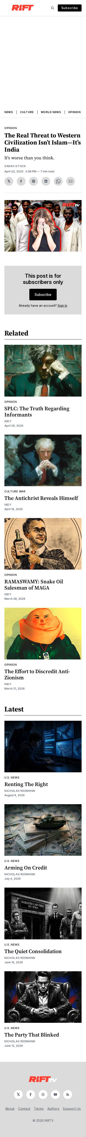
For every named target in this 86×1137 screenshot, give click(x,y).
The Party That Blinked (31, 1034)
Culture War (15, 491)
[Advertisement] (43, 61)
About (10, 1108)
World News (51, 112)
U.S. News (11, 777)
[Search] (52, 8)
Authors (53, 1108)
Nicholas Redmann (19, 790)
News (8, 112)
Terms (39, 1108)
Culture (27, 112)
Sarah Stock (15, 166)
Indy (8, 421)
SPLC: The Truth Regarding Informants (36, 411)
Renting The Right (26, 784)
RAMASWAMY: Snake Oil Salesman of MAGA (33, 584)
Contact (24, 1108)
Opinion (74, 112)
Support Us (72, 1108)
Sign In (62, 305)
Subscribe (69, 8)
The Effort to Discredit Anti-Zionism (37, 674)
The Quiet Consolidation (33, 951)
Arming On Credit (25, 867)
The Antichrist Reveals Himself (41, 498)
